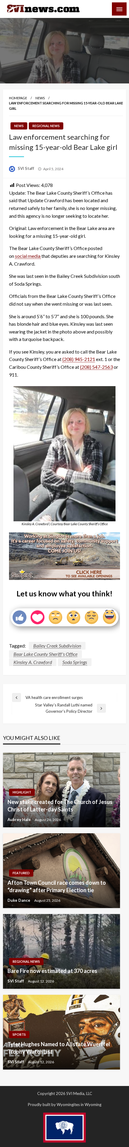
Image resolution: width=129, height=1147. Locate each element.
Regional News (46, 126)
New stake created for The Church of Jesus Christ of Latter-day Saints (60, 806)
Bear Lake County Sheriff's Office (45, 654)
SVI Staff (26, 168)
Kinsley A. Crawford (33, 662)
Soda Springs (74, 662)
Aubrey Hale (20, 819)
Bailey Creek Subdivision (57, 645)
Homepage (18, 98)
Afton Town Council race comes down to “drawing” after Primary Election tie (57, 886)
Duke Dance (19, 900)
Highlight (22, 792)
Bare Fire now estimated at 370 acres (52, 971)
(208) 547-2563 (96, 367)
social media (28, 256)
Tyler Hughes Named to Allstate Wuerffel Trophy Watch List (59, 1048)
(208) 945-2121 (78, 359)
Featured (21, 873)
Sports (19, 1034)
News (40, 98)
